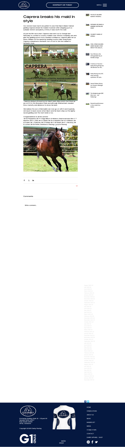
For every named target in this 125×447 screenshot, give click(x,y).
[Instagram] (88, 442)
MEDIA (89, 426)
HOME (89, 407)
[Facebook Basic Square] (85, 401)
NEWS (89, 419)
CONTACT (90, 434)
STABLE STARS (91, 430)
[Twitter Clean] (96, 442)
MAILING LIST (91, 422)
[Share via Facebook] (24, 180)
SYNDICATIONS (92, 411)
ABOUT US (90, 415)
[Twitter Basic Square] (88, 401)
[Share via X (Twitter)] (29, 180)
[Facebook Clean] (92, 442)
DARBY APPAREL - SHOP (95, 437)
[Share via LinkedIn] (33, 180)
